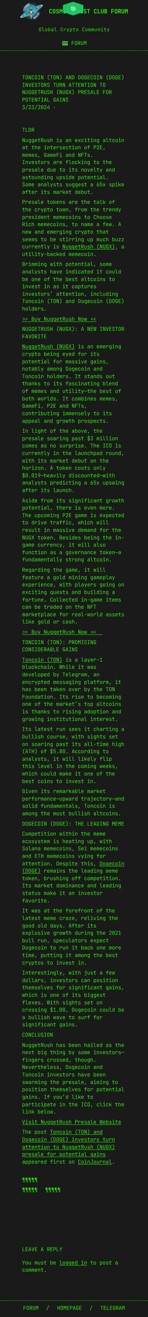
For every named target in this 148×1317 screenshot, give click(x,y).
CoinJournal (95, 1161)
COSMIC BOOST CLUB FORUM (88, 11)
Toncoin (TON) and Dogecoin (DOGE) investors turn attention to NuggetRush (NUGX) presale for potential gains (68, 1143)
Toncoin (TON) (42, 659)
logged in (73, 1262)
